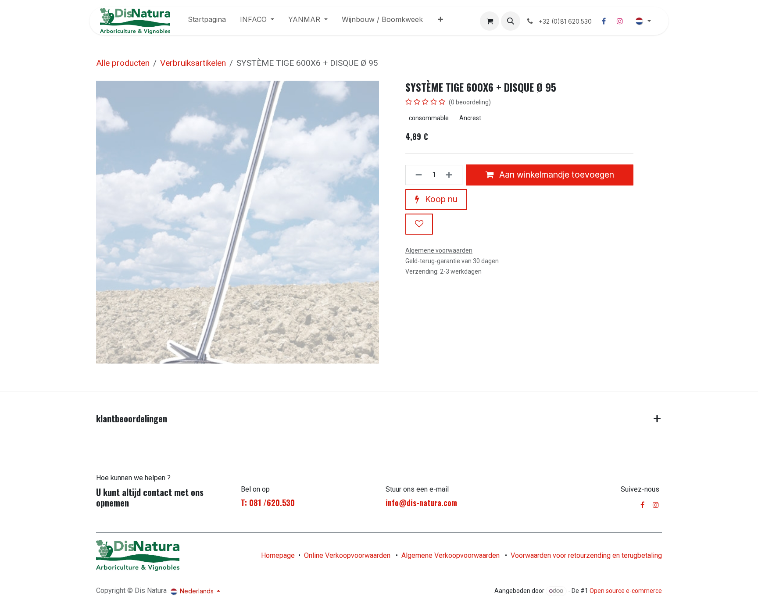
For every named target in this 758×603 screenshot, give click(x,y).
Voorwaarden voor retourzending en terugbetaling (586, 555)
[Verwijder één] (416, 175)
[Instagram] (620, 21)
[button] (510, 21)
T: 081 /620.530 (268, 502)
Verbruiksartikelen (193, 63)
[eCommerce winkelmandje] (489, 21)
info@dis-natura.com (421, 502)
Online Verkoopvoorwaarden (347, 555)
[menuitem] (207, 21)
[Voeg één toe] (451, 175)
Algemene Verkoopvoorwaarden (450, 555)
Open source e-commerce (626, 590)
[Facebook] (604, 21)
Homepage (278, 555)
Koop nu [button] (440, 199)
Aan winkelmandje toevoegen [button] (555, 174)
